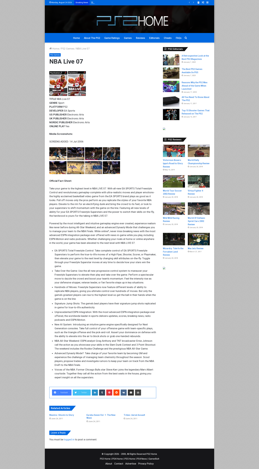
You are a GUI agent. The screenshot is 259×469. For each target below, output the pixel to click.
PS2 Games (67, 48)
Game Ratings (112, 38)
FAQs (179, 38)
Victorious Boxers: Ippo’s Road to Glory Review (173, 163)
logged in (69, 439)
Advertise (130, 463)
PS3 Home (105, 458)
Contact (118, 463)
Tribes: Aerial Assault (134, 415)
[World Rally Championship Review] (199, 151)
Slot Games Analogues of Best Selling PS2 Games (119, 2)
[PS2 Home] (129, 19)
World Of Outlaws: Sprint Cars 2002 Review (196, 221)
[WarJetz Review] (199, 239)
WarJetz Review (195, 248)
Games (128, 38)
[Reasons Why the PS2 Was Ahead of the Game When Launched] (171, 86)
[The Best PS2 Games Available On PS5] (171, 73)
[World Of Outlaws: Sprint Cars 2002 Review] (199, 208)
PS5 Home (130, 458)
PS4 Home (117, 458)
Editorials (154, 38)
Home (76, 38)
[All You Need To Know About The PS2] (171, 101)
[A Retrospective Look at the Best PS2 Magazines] (171, 59)
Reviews (140, 38)
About (108, 463)
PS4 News (142, 458)
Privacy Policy (146, 463)
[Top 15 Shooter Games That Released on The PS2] (171, 114)
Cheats (168, 38)
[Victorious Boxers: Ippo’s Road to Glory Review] (174, 151)
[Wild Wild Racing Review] (174, 208)
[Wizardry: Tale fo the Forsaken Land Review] (174, 239)
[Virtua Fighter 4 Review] (199, 181)
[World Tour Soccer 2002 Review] (174, 181)
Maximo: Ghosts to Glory (61, 415)
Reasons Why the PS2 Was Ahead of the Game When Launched (194, 85)
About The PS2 (92, 38)
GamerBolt (154, 458)
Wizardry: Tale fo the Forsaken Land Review (173, 251)
